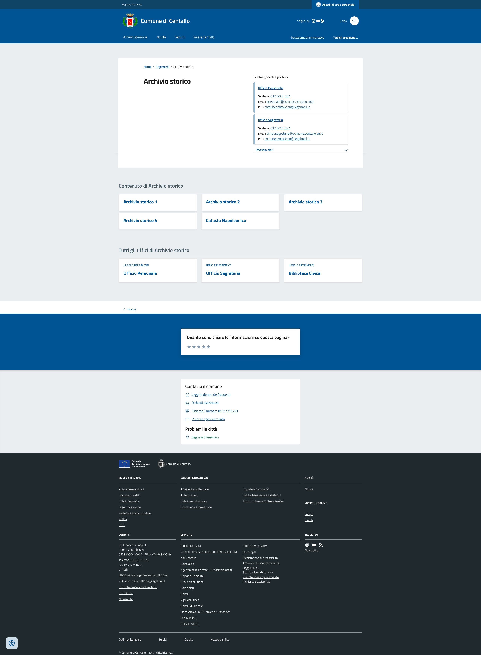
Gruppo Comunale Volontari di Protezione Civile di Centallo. (209, 554)
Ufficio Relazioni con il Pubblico (138, 587)
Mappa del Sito (220, 639)
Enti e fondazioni (129, 501)
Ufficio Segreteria (270, 119)
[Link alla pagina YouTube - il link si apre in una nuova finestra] (318, 21)
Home (147, 66)
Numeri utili (126, 599)
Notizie (309, 489)
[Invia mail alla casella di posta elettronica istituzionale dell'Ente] (143, 575)
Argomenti (162, 66)
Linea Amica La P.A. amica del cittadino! (205, 612)
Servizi (179, 37)
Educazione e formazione (196, 507)
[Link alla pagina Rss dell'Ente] (321, 545)
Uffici (122, 525)
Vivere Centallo (204, 37)
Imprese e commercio (256, 489)
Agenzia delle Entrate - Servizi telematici (206, 569)
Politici (123, 519)
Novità (161, 37)
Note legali (249, 551)
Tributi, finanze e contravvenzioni (263, 501)
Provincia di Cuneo (192, 581)
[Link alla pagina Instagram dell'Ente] (307, 545)
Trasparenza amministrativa (307, 37)
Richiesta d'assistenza (256, 581)
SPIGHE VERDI (190, 624)
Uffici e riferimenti (136, 265)
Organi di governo (130, 507)
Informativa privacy (255, 545)
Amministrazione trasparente (261, 563)
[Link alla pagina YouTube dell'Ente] (314, 545)
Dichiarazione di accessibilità (260, 557)
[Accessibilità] (12, 643)
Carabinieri (187, 587)
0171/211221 (280, 96)
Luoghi (309, 514)
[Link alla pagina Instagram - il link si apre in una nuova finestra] (313, 21)
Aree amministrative (131, 489)
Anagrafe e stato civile (195, 489)
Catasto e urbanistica (194, 501)
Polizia (185, 594)
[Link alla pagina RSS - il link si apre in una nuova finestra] (322, 21)
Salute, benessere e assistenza (262, 495)
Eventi (309, 520)
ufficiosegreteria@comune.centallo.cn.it (295, 133)
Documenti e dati (129, 495)
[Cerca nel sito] (353, 20)
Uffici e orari (126, 593)
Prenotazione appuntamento (261, 577)
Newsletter (312, 550)
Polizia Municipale (192, 606)
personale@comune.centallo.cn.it (290, 101)
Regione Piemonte (132, 4)
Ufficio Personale (270, 88)
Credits (188, 639)
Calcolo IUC (188, 563)
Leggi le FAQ (250, 567)
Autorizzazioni (189, 495)
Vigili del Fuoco (190, 600)
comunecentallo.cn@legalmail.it (287, 106)
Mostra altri (264, 149)
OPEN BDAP (188, 618)
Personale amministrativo (135, 513)
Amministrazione (135, 37)
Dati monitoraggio (130, 639)
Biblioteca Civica (191, 545)
